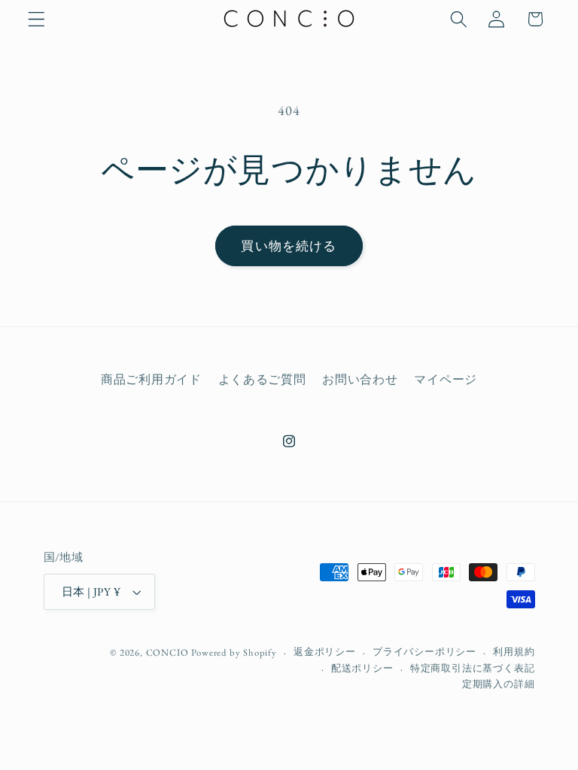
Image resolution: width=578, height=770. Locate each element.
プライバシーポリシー (424, 651)
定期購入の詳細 (498, 684)
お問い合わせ (359, 379)
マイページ (445, 379)
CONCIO (167, 652)
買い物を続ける (288, 246)
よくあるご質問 (262, 379)
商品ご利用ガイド (151, 379)
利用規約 (513, 651)
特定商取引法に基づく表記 (472, 668)
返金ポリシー (325, 651)
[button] (36, 19)
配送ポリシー (362, 668)
